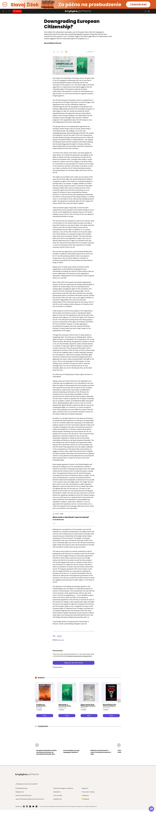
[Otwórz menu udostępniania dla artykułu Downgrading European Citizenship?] (57, 52)
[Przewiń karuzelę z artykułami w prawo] (119, 745)
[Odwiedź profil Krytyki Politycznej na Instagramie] (27, 806)
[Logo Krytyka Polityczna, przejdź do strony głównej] (78, 11)
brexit (59, 636)
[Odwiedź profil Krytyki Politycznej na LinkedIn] (36, 806)
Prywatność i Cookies (88, 792)
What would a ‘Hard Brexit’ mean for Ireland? (71, 517)
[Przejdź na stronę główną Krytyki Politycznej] (27, 774)
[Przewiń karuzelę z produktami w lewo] (37, 701)
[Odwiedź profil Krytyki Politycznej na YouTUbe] (33, 806)
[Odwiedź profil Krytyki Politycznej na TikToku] (30, 806)
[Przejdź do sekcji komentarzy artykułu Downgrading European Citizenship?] (61, 52)
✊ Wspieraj (85, 799)
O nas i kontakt (57, 795)
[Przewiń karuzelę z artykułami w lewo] (37, 745)
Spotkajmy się (57, 799)
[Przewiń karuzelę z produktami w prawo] (119, 701)
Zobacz (45, 715)
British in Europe (64, 137)
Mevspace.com (80, 806)
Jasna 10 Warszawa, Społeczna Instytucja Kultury (29, 799)
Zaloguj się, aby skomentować (73, 663)
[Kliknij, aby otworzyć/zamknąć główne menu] (3, 11)
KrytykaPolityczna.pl (21, 788)
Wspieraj (18, 11)
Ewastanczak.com (92, 806)
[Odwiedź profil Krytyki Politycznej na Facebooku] (24, 806)
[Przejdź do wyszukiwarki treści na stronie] (9, 11)
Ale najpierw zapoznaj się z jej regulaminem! (79, 656)
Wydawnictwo (19, 792)
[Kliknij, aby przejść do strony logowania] (145, 11)
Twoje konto (85, 795)
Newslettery (57, 792)
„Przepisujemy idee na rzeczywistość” (26, 784)
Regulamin (85, 788)
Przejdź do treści (8, 5)
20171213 (61, 640)
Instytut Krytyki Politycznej (23, 795)
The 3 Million (70, 131)
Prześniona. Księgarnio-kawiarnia (63, 788)
